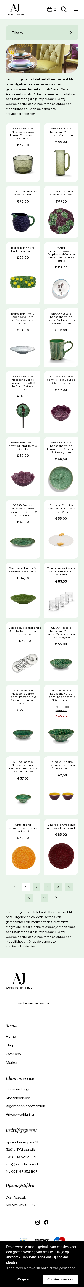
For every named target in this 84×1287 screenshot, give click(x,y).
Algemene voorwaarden (25, 1106)
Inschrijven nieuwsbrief (34, 1003)
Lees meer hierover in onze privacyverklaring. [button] (41, 1268)
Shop (10, 1045)
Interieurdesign (18, 1089)
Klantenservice (18, 1098)
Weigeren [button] (24, 1279)
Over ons (13, 1054)
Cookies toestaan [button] (60, 1279)
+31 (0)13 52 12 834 (21, 1157)
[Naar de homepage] (15, 9)
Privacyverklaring (20, 1114)
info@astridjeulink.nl (22, 1164)
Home (11, 1036)
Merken (12, 1062)
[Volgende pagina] (55, 898)
